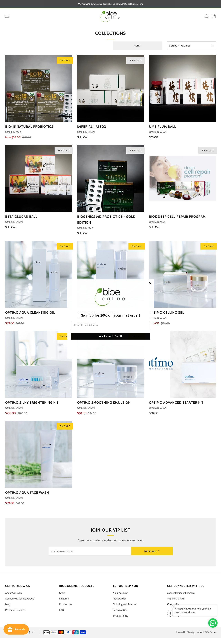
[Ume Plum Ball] (182, 88)
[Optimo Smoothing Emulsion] (110, 364)
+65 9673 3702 (175, 598)
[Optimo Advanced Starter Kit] (182, 364)
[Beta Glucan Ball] (38, 178)
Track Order (119, 598)
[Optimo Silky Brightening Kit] (38, 364)
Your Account (120, 592)
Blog (7, 604)
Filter (137, 45)
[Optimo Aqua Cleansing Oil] (38, 274)
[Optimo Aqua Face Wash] (38, 454)
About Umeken (13, 592)
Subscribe (150, 551)
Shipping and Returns (124, 604)
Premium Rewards (15, 610)
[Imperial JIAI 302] (110, 88)
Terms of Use (120, 610)
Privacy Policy (120, 615)
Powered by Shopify (185, 632)
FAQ (61, 610)
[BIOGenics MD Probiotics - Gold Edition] (110, 178)
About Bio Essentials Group (19, 598)
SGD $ (26, 632)
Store (62, 592)
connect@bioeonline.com (181, 592)
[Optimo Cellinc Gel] (182, 274)
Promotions (65, 604)
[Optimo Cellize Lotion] (110, 274)
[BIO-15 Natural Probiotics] (38, 88)
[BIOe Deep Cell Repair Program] (182, 178)
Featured (64, 598)
